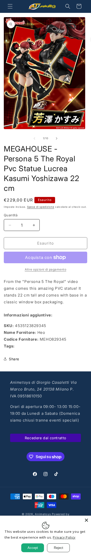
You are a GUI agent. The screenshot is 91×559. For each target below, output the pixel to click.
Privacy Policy (64, 537)
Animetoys (43, 514)
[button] (10, 6)
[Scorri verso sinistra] (34, 138)
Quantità (10, 215)
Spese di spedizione (40, 206)
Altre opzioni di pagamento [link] (45, 269)
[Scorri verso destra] (56, 138)
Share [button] (14, 359)
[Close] (86, 520)
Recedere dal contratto (45, 438)
